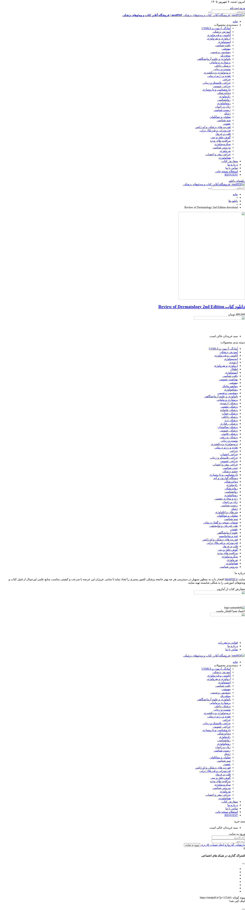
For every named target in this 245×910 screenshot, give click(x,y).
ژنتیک (227, 113)
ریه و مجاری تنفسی (226, 498)
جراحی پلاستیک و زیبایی (217, 82)
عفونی (227, 123)
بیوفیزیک (225, 55)
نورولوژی (225, 150)
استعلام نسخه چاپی (226, 171)
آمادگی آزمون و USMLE (216, 28)
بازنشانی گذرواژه (234, 844)
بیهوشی (226, 48)
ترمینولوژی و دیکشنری (217, 72)
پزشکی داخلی (222, 65)
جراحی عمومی (222, 86)
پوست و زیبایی (222, 69)
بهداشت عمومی (228, 379)
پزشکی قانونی (229, 433)
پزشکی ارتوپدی (229, 403)
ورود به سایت (192, 845)
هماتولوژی (224, 157)
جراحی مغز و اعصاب (218, 154)
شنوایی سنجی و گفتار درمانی (220, 522)
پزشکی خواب (230, 413)
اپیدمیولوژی (231, 358)
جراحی (226, 79)
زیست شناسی (222, 110)
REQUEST (231, 174)
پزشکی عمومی (229, 430)
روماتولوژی (224, 103)
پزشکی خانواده (229, 410)
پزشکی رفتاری (229, 423)
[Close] (243, 909)
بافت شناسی (223, 45)
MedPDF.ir (231, 579)
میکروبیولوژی (222, 144)
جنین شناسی (230, 467)
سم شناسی (224, 120)
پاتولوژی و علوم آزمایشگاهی (214, 58)
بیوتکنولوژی (231, 389)
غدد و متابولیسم (228, 536)
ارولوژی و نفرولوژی (219, 38)
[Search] (209, 12)
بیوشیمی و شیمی (220, 52)
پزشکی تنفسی (229, 406)
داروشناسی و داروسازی (216, 89)
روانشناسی (224, 99)
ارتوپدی (233, 362)
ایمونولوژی (224, 41)
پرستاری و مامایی (220, 62)
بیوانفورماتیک (230, 386)
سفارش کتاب (230, 161)
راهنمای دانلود (237, 180)
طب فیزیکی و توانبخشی (223, 525)
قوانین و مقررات (228, 642)
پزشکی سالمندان (228, 427)
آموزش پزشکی (222, 31)
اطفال (234, 369)
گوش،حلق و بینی (221, 137)
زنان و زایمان (223, 106)
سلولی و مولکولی (220, 116)
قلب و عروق (223, 133)
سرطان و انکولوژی (226, 512)
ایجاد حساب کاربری (212, 844)
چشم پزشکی (230, 471)
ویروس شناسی (221, 147)
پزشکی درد (231, 420)
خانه (235, 21)
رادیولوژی (225, 96)
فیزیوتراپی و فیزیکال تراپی (215, 130)
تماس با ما (231, 167)
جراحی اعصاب (229, 454)
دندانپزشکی (224, 92)
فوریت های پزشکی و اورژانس (213, 127)
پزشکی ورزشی (229, 437)
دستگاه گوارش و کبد (225, 478)
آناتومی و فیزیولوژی (219, 35)
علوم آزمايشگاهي (227, 532)
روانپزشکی (231, 488)
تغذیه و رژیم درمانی (219, 75)
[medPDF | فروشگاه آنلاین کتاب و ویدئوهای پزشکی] (214, 184)
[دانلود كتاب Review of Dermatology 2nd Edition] (212, 298)
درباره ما (232, 164)
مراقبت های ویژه (220, 140)
